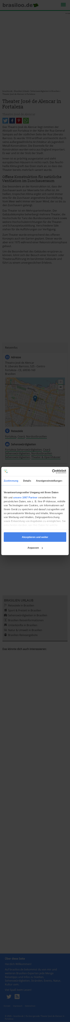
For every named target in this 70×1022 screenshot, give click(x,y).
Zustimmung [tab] (11, 480)
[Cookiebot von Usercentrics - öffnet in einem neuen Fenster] (52, 471)
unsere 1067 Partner (25, 497)
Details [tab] (27, 480)
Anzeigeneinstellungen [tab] (49, 480)
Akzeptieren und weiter (35, 536)
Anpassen (33, 547)
